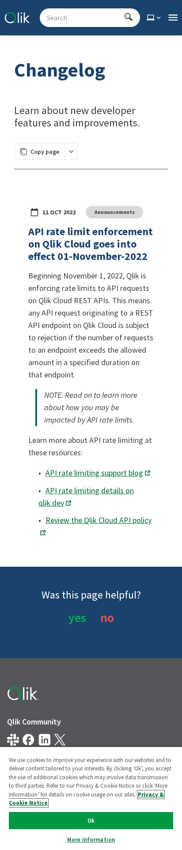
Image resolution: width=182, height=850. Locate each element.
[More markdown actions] (70, 152)
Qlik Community (34, 722)
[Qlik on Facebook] (28, 740)
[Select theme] (154, 17)
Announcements (115, 212)
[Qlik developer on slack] (13, 740)
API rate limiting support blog (94, 473)
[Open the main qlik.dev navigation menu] (173, 17)
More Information (91, 839)
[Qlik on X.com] (60, 740)
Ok (91, 820)
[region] (91, 798)
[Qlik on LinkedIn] (44, 740)
